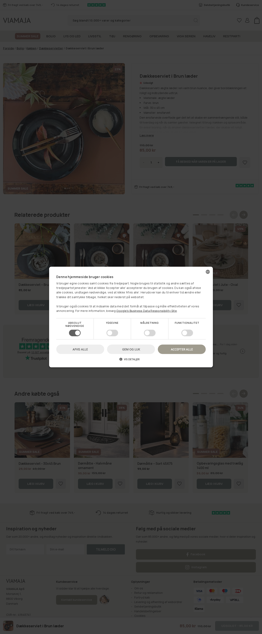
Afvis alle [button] (80, 349)
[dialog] (131, 317)
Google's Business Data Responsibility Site (146, 311)
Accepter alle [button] (182, 349)
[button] (131, 360)
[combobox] (208, 272)
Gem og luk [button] (131, 349)
